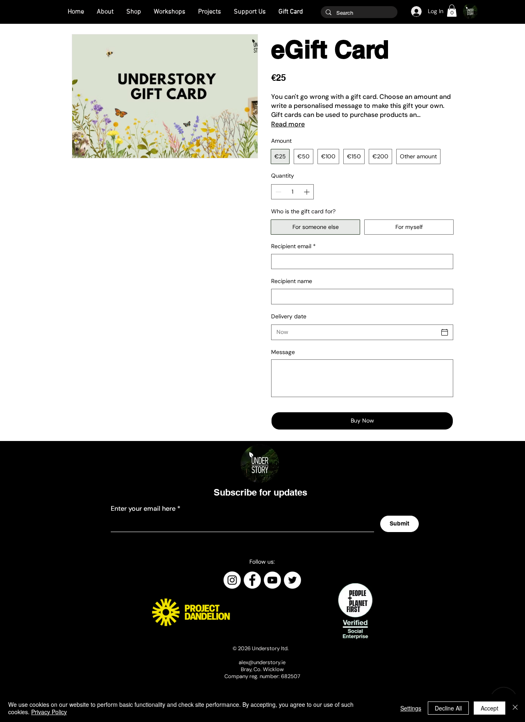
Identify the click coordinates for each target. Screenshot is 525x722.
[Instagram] (232, 580)
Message (283, 352)
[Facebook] (252, 580)
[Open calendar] (445, 332)
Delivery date (288, 316)
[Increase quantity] (307, 192)
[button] (452, 11)
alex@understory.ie (262, 662)
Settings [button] (410, 708)
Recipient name (291, 281)
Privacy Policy (49, 712)
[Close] (515, 708)
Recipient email (293, 246)
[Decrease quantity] (277, 192)
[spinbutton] (292, 192)
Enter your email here (143, 508)
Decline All (448, 708)
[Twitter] (292, 580)
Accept (489, 708)
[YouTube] (272, 580)
